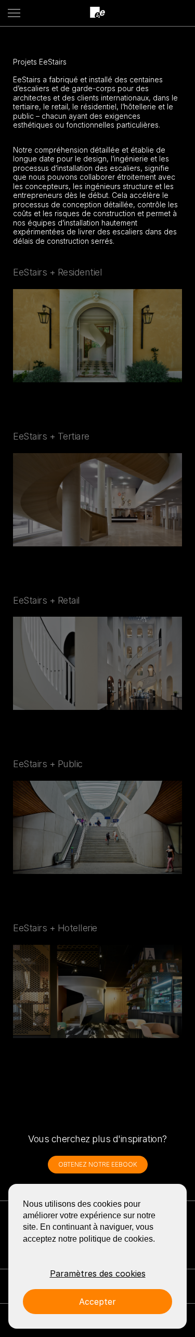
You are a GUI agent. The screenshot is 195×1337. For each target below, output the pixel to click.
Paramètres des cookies (98, 1273)
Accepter (97, 1301)
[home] (97, 13)
